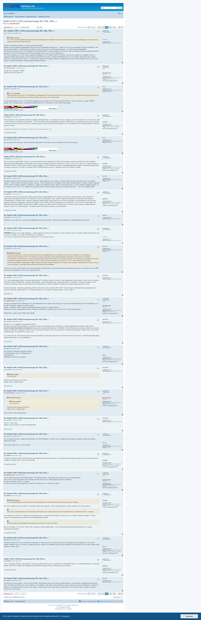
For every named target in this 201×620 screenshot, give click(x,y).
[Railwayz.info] (12, 6)
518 (110, 41)
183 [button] (119, 27)
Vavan (104, 86)
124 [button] (114, 27)
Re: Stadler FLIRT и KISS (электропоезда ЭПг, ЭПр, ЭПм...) (29, 31)
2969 (110, 124)
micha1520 (105, 275)
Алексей (104, 176)
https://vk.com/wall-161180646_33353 (13, 109)
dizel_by (104, 442)
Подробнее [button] (65, 616)
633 (110, 178)
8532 (110, 76)
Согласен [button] (189, 616)
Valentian (104, 215)
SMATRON (105, 122)
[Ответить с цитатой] (98, 31)
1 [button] (94, 27)
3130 (110, 357)
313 (110, 445)
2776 (110, 277)
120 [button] (99, 27)
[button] (88, 27)
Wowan (104, 355)
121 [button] (103, 27)
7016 (110, 88)
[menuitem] (12, 13)
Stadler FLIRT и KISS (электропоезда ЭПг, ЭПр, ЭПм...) (30, 21)
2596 (110, 217)
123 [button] (110, 27)
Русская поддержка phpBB (63, 607)
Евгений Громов (15, 23)
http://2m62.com (8, 293)
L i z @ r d (105, 39)
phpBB (59, 605)
